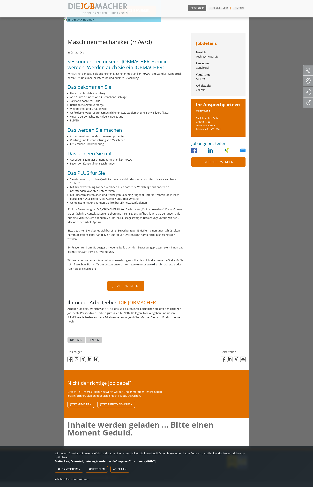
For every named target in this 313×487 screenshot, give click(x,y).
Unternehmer (218, 8)
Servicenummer (308, 70)
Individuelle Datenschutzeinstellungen (72, 479)
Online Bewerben (218, 162)
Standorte (308, 81)
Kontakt (238, 8)
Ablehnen (120, 469)
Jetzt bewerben (126, 286)
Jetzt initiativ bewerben (116, 404)
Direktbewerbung (308, 102)
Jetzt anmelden (80, 404)
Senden (94, 340)
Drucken (76, 340)
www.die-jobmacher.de (161, 264)
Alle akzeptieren (69, 469)
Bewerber (197, 8)
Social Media (308, 92)
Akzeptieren (97, 469)
